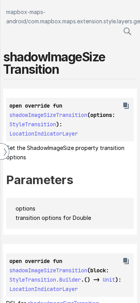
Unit (109, 279)
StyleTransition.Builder (45, 279)
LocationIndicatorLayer (43, 133)
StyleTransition (32, 124)
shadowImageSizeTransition (48, 114)
